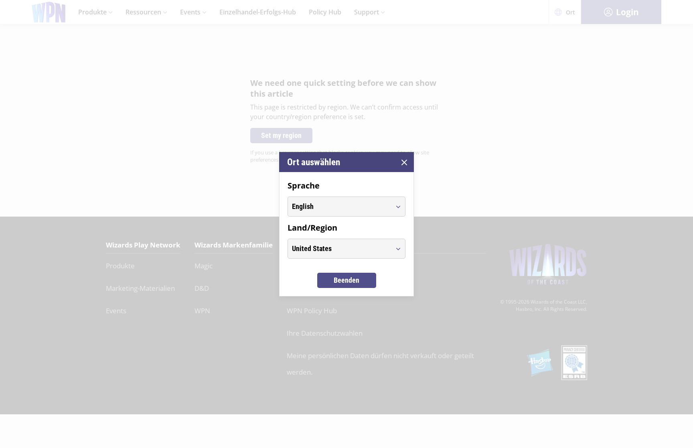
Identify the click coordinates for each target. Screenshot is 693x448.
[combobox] (339, 206)
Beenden (346, 280)
